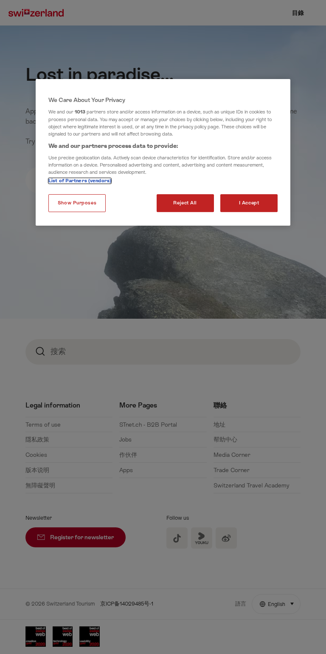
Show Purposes (77, 203)
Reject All (185, 203)
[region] (163, 152)
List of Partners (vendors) (79, 181)
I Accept (249, 203)
